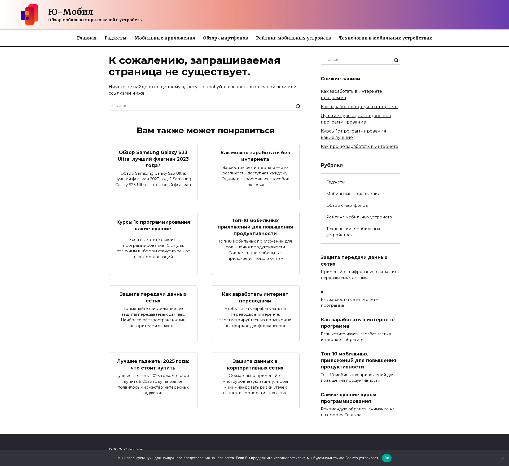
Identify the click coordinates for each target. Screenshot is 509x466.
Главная (86, 38)
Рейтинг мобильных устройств (293, 38)
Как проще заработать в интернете (359, 146)
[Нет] (502, 458)
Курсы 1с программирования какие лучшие (153, 225)
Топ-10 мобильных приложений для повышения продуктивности (255, 227)
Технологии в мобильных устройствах (385, 38)
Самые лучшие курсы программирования (348, 398)
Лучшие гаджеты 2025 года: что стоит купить (153, 364)
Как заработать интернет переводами (255, 297)
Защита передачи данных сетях (153, 297)
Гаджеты (115, 38)
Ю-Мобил (70, 12)
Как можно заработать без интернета (255, 156)
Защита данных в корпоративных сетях (255, 364)
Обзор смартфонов (225, 38)
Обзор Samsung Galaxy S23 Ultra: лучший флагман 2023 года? (153, 159)
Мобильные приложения (164, 38)
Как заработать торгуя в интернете (359, 106)
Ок (386, 458)
